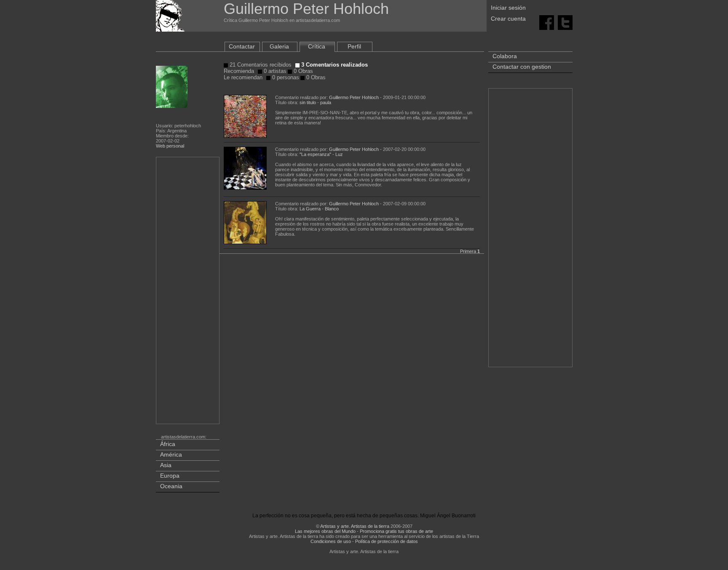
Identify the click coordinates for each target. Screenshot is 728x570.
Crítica (316, 46)
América (171, 454)
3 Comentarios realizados (334, 65)
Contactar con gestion (521, 66)
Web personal (170, 145)
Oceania (171, 486)
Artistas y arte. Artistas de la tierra (354, 526)
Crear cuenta (508, 18)
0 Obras (302, 71)
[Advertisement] (188, 292)
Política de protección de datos (386, 541)
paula (325, 102)
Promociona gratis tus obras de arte (396, 531)
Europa (169, 475)
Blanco (332, 208)
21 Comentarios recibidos (260, 65)
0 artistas (274, 71)
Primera (468, 251)
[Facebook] (546, 21)
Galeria (279, 46)
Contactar (242, 46)
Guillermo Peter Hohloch (354, 97)
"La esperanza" (315, 154)
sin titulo (308, 102)
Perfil (354, 46)
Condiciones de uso (330, 541)
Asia (165, 465)
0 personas (284, 77)
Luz (339, 154)
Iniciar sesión (508, 7)
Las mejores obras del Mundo (325, 531)
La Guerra (310, 208)
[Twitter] (565, 21)
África (167, 444)
